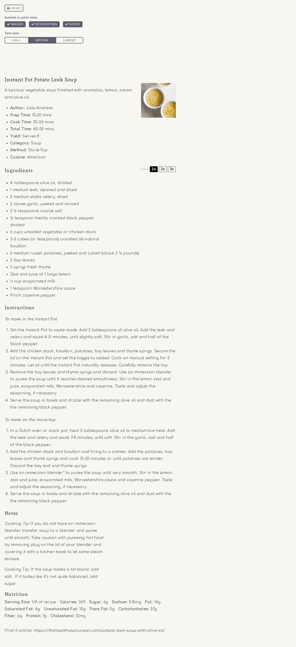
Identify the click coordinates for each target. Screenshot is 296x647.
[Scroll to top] (285, 629)
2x (163, 169)
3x (172, 169)
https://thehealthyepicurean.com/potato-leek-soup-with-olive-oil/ (99, 630)
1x (154, 169)
